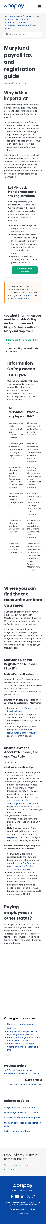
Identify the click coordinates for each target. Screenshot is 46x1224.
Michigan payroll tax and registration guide (22, 1124)
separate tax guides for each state (22, 297)
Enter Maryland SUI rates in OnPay (21, 1112)
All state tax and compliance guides (22, 1117)
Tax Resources (32, 16)
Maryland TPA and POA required (26, 1084)
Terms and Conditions (19, 1209)
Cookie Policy (23, 1213)
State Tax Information (18, 19)
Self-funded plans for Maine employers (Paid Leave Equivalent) (21, 1072)
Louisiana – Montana (17, 22)
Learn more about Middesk (24, 270)
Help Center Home (13, 16)
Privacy (33, 1209)
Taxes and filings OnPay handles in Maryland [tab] (23, 350)
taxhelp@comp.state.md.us (21, 732)
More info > (32, 434)
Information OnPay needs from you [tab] (22, 341)
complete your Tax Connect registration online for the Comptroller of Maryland (21, 866)
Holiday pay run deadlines (17, 1131)
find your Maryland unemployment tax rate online (22, 802)
